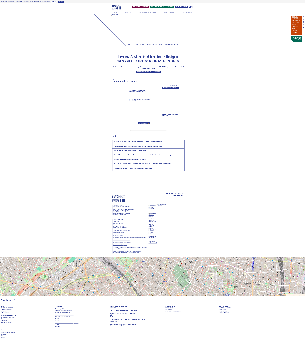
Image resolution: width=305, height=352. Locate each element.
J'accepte (61, 1)
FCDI (111, 315)
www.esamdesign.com (118, 235)
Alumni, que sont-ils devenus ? (8, 317)
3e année (57, 320)
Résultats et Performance (6, 319)
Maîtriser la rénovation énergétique (173, 311)
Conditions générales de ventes (8, 332)
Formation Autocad (169, 307)
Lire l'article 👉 (144, 123)
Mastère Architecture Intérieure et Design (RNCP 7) (67, 323)
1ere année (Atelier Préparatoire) (62, 316)
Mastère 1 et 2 (113, 321)
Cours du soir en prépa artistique (62, 312)
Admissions (294, 30)
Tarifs (293, 28)
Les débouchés (4, 320)
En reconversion (152, 44)
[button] (153, 275)
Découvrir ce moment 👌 (170, 87)
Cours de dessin (168, 309)
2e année (57, 318)
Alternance (294, 33)
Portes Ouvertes (296, 22)
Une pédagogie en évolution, (7, 307)
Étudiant (142, 44)
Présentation (113, 307)
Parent (161, 44)
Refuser (54, 1)
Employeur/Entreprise (171, 44)
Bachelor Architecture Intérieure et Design (64, 315)
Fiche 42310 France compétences (121, 212)
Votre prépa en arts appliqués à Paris (63, 310)
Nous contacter (296, 20)
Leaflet (289, 295)
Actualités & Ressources (6, 309)
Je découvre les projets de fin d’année (297, 39)
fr (189, 6)
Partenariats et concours (6, 322)
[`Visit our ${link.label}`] (303, 17)
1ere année (57, 326)
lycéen (136, 44)
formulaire (115, 249)
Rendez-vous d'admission (225, 307)
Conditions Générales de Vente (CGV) (121, 240)
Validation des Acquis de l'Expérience (118, 326)
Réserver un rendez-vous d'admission (148, 71)
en (191, 6)
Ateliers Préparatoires (60, 309)
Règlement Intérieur (5, 336)
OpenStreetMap (297, 295)
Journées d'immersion (224, 312)
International (3, 311)
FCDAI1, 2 (112, 316)
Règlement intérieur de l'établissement (122, 242)
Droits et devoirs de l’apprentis (120, 245)
